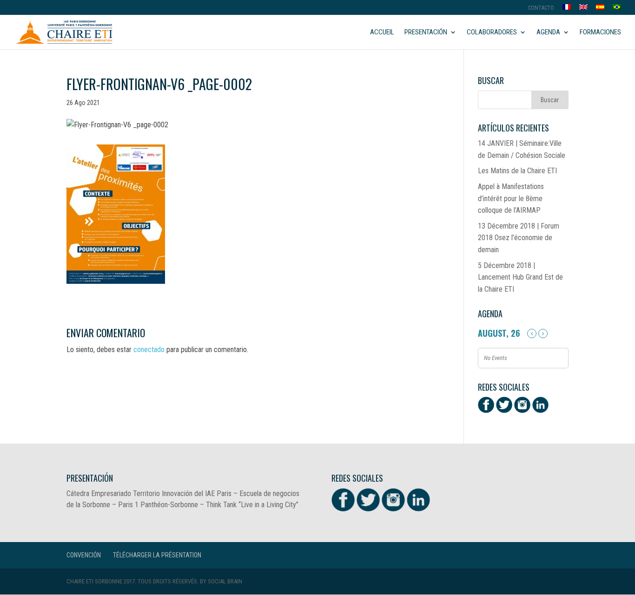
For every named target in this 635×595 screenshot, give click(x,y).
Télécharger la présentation (157, 555)
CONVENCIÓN (83, 555)
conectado (149, 349)
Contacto (541, 8)
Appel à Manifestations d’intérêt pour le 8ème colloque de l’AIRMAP (511, 198)
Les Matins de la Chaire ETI (517, 170)
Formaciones (600, 32)
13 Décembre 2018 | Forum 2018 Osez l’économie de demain (518, 238)
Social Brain (225, 581)
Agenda (548, 32)
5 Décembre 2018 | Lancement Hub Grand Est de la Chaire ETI (520, 277)
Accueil (382, 32)
